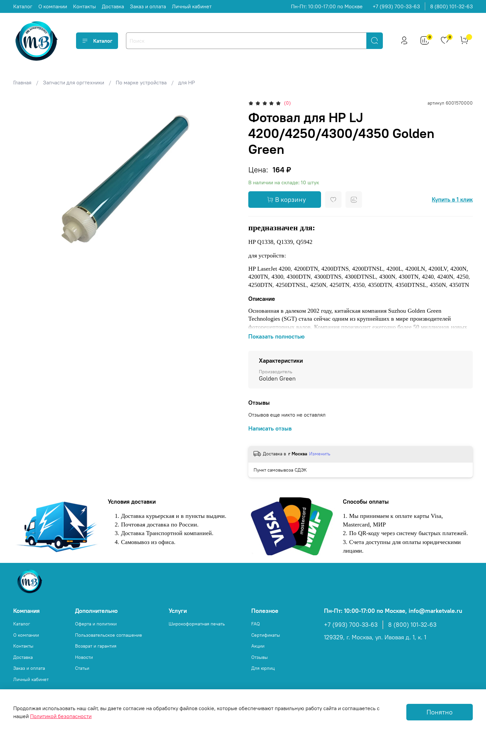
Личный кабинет (192, 6)
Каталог (22, 6)
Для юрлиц (263, 668)
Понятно (439, 712)
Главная (22, 82)
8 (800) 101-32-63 (451, 6)
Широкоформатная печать (197, 624)
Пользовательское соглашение (108, 635)
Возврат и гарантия (95, 646)
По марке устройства (141, 82)
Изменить (319, 454)
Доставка (113, 6)
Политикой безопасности (61, 716)
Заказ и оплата (148, 6)
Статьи (82, 668)
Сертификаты (265, 635)
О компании (52, 6)
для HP (186, 82)
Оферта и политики (96, 624)
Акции (257, 646)
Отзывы (259, 657)
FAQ (255, 624)
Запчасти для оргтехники (73, 82)
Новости (84, 657)
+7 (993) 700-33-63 (396, 6)
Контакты (84, 6)
